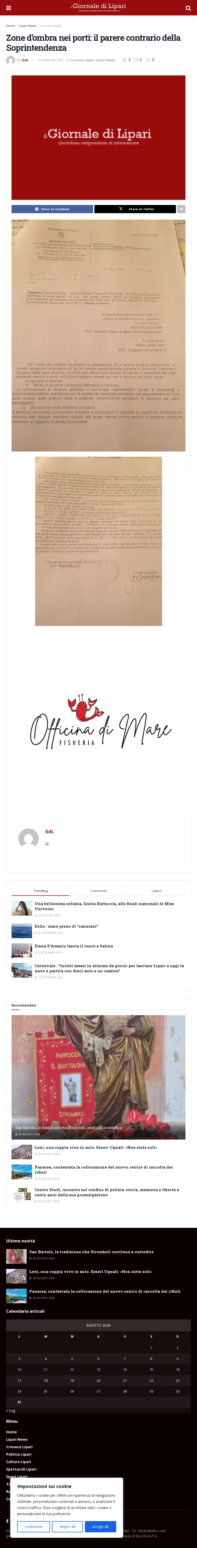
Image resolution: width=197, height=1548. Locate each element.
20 (98, 1380)
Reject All (67, 1526)
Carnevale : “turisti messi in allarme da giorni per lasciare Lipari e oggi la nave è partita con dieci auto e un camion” (109, 968)
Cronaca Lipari (51, 26)
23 (178, 1380)
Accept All (100, 1526)
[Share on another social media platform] (181, 209)
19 (72, 1380)
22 (151, 1380)
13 (98, 1369)
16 (178, 1369)
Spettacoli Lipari (21, 1469)
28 (125, 1391)
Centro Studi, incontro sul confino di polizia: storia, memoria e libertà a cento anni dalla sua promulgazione (107, 1192)
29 (151, 1391)
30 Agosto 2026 (29, 1134)
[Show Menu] (8, 7)
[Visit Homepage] (98, 8)
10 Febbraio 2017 (50, 60)
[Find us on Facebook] (7, 1521)
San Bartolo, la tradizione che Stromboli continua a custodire (68, 1127)
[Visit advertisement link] (98, 726)
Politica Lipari (18, 1454)
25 (45, 1391)
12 (72, 1369)
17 (19, 1380)
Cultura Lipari (18, 1461)
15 (151, 1369)
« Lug (10, 1410)
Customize (34, 1526)
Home (10, 26)
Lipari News (27, 26)
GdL (25, 60)
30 (178, 1391)
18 (45, 1380)
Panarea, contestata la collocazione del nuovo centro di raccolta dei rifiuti (105, 1291)
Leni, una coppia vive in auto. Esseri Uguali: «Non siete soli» (96, 1147)
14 (125, 1369)
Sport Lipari (16, 1476)
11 (45, 1369)
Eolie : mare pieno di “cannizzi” (66, 926)
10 (19, 1369)
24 (19, 1391)
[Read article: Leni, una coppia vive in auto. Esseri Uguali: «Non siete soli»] (22, 1152)
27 (98, 1391)
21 (125, 1380)
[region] (66, 1508)
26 (72, 1391)
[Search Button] (188, 7)
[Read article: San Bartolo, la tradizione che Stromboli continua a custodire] (98, 1077)
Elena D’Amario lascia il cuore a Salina (74, 945)
